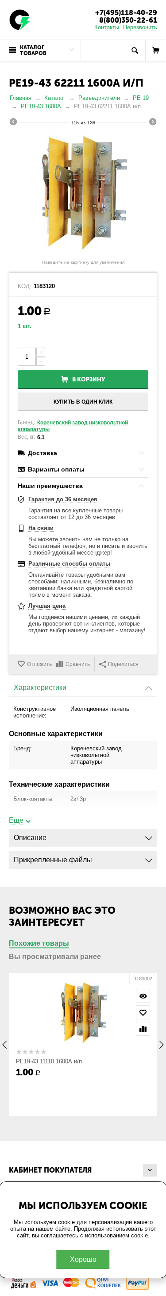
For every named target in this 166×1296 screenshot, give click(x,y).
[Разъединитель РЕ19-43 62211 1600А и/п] (83, 193)
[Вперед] (152, 123)
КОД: (24, 286)
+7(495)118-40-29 (126, 12)
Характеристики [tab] (40, 687)
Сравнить (78, 664)
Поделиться (123, 664)
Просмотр (143, 996)
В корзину (88, 379)
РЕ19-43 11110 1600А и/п (49, 1061)
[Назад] (13, 123)
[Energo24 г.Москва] (20, 19)
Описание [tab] (30, 837)
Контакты (106, 27)
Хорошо (83, 1259)
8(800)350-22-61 (128, 20)
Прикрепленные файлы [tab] (53, 860)
